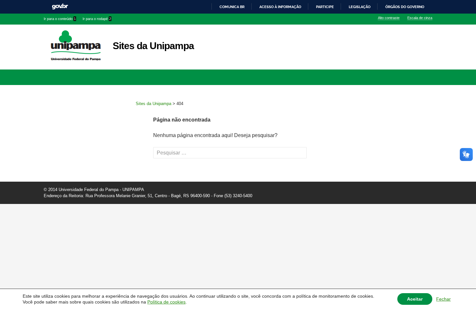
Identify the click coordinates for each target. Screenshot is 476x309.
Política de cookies (166, 301)
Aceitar (415, 299)
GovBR (60, 7)
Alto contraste (389, 18)
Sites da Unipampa (153, 45)
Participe (325, 7)
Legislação (359, 7)
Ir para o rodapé (97, 19)
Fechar (443, 299)
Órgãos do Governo (404, 7)
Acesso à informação (280, 7)
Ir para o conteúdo (60, 19)
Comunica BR (232, 7)
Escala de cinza (419, 18)
